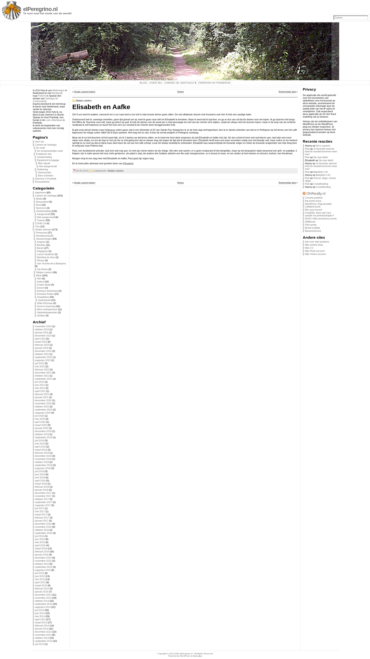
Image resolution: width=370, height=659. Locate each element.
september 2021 (43, 379)
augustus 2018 (43, 468)
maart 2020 (41, 425)
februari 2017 (42, 517)
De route (40, 148)
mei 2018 (40, 477)
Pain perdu (311, 224)
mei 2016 (40, 542)
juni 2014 (40, 613)
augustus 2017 (43, 505)
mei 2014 (40, 616)
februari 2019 (42, 453)
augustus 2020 (43, 412)
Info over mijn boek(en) (317, 241)
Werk (38, 275)
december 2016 (43, 523)
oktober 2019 (42, 434)
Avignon (41, 242)
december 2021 (43, 372)
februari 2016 (42, 551)
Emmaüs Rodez (45, 294)
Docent (41, 288)
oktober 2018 (42, 462)
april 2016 (40, 545)
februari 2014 (42, 625)
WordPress (185, 656)
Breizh (40, 248)
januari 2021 (41, 397)
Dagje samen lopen (84, 91)
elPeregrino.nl (40, 9)
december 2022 (43, 351)
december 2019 (43, 431)
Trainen (41, 220)
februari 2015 (42, 588)
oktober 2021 (42, 375)
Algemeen (40, 192)
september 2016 (43, 533)
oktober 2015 (42, 564)
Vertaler (41, 315)
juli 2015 (39, 573)
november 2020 (43, 403)
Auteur (40, 281)
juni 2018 (40, 474)
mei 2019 (40, 443)
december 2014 (43, 594)
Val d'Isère (42, 269)
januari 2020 (41, 428)
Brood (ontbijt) (312, 228)
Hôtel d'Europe (45, 303)
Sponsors (41, 208)
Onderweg (42, 169)
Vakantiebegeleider (47, 312)
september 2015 (43, 567)
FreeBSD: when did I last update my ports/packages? (319, 214)
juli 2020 (39, 416)
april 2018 (40, 480)
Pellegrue (110, 130)
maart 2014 (41, 622)
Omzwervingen (44, 239)
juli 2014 (39, 610)
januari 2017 (41, 520)
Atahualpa (197, 656)
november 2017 (43, 496)
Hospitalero (43, 297)
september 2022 (43, 357)
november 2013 (43, 635)
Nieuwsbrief (42, 202)
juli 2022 (39, 363)
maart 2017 (41, 514)
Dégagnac (42, 251)
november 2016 (43, 527)
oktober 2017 (42, 499)
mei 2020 (40, 419)
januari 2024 (41, 332)
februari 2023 (42, 345)
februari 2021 (42, 394)
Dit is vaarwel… (324, 145)
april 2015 (40, 582)
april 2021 (40, 391)
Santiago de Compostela (45, 100)
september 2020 (43, 409)
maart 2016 (41, 548)
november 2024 (43, 326)
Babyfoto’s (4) (320, 172)
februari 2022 (42, 369)
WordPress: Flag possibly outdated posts (318, 205)
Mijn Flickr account (315, 251)
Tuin (37, 226)
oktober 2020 (42, 406)
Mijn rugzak (44, 163)
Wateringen (58, 90)
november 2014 (43, 598)
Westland (56, 93)
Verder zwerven (43, 229)
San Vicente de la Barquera (51, 263)
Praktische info (43, 154)
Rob (307, 148)
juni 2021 (40, 385)
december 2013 (43, 631)
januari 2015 (41, 591)
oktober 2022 (42, 354)
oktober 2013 (42, 638)
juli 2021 (39, 382)
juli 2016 (39, 536)
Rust (38, 205)
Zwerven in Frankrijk (45, 178)
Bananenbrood (313, 231)
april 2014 (40, 619)
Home (180, 91)
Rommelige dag (287, 91)
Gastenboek (44, 300)
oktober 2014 (42, 601)
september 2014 (43, 604)
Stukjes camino (44, 272)
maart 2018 (41, 483)
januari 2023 (41, 348)
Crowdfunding (320, 184)
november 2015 (43, 561)
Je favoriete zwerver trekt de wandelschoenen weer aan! (321, 151)
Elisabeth (128, 163)
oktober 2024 (42, 329)
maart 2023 (41, 341)
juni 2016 (40, 539)
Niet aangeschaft (48, 166)
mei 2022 (40, 366)
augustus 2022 (43, 360)
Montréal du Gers (46, 257)
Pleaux (40, 260)
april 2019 (40, 446)
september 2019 (43, 437)
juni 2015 (40, 576)
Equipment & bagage (48, 160)
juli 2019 (39, 440)
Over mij (39, 141)
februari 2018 (42, 486)
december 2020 (43, 400)
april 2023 (40, 338)
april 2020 (40, 422)
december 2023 (43, 335)
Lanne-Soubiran (45, 254)
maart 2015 (41, 585)
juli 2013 (39, 644)
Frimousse (41, 232)
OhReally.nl (315, 193)
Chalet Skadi (43, 284)
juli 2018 (39, 471)
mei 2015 (40, 579)
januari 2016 (41, 554)
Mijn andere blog (314, 245)
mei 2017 (40, 511)
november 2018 (43, 459)
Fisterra (42, 95)
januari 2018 (41, 490)
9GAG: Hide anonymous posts (321, 218)
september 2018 (43, 465)
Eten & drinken (45, 175)
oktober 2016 (42, 530)
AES (39, 278)
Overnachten (44, 172)
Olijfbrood (310, 221)
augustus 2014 (43, 607)
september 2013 (43, 641)
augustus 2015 (43, 570)
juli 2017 (39, 508)
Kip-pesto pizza (313, 201)
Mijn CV (309, 248)
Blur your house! (313, 209)
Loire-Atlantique (53, 120)
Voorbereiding (44, 157)
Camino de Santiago (46, 144)
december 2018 (43, 456)
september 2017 (43, 502)
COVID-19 (40, 223)
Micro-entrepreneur (47, 309)
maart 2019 (41, 449)
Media (39, 198)
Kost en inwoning (46, 306)
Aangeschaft (43, 214)
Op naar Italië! (320, 157)
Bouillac (41, 245)
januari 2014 (41, 628)
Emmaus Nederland (47, 291)
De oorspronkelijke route (50, 151)
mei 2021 (40, 388)
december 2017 (43, 493)
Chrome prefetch (314, 197)
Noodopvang (43, 235)
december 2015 (43, 557)
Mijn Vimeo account (315, 254)
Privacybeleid (42, 181)
